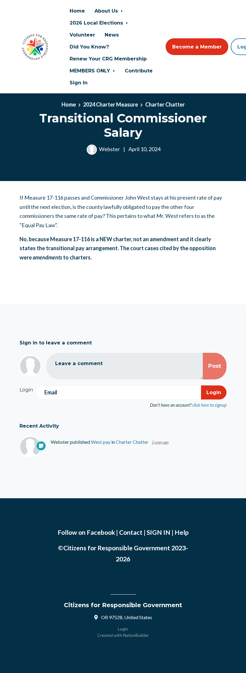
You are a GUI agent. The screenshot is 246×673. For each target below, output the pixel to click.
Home (77, 11)
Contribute (139, 71)
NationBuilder (136, 635)
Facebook (101, 532)
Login (123, 628)
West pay (100, 442)
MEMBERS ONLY (91, 71)
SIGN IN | (161, 532)
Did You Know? (89, 47)
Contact (130, 532)
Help (182, 532)
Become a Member (197, 47)
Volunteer (82, 35)
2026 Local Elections (97, 23)
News (112, 35)
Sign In (79, 83)
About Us (106, 11)
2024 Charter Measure (110, 104)
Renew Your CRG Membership (108, 59)
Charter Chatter (165, 104)
